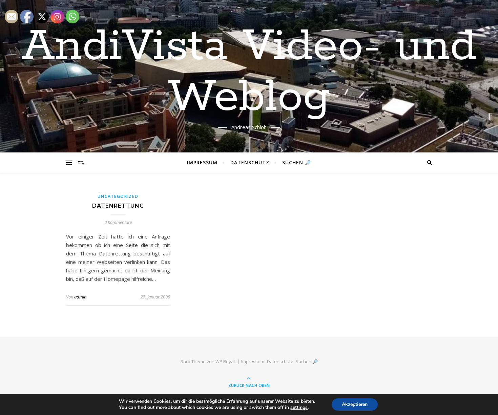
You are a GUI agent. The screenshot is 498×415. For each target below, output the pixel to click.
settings (299, 407)
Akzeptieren (355, 404)
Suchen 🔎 (296, 162)
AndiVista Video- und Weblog (249, 72)
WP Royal (225, 361)
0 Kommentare (118, 222)
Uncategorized (118, 196)
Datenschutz (249, 162)
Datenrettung (118, 206)
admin (80, 297)
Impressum (202, 162)
